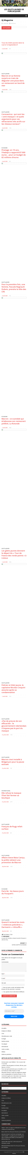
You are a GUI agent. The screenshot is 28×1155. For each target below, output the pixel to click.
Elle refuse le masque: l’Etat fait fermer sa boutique (11, 795)
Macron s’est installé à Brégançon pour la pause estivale (13, 762)
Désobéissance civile (7, 1036)
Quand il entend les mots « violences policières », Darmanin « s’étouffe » (13, 924)
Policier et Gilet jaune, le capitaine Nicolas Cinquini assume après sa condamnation (13, 689)
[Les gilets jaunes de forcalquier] (14, 5)
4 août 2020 (4, 89)
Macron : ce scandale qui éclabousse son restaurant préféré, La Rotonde (14, 421)
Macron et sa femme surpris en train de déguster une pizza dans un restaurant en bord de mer (13, 80)
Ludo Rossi (13, 23)
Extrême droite (5, 1041)
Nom (3, 974)
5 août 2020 (5, 23)
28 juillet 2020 (5, 897)
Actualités (4, 1028)
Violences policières (6, 1054)
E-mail (3, 978)
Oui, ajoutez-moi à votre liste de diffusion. (13, 991)
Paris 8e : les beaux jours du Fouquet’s (13, 892)
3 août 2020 (4, 161)
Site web (4, 983)
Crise (3, 1033)
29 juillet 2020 (5, 866)
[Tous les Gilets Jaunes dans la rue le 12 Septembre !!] (14, 39)
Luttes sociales (5, 1049)
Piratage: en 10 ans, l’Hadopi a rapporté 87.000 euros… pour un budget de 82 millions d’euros (14, 154)
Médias (3, 1051)
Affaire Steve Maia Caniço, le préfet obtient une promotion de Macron (13, 860)
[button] (26, 16)
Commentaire (5, 962)
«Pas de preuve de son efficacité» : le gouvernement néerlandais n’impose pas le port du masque (14, 726)
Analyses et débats (6, 1031)
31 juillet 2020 (5, 734)
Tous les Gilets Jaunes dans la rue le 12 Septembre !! (13, 44)
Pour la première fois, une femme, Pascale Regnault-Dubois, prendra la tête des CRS (14, 288)
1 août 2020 (4, 427)
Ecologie (4, 1038)
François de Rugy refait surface (12, 827)
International (5, 1046)
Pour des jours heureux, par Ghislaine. (17, 1131)
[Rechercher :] (14, 1088)
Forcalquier (4, 1044)
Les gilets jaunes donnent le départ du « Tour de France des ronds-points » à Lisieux (14, 554)
